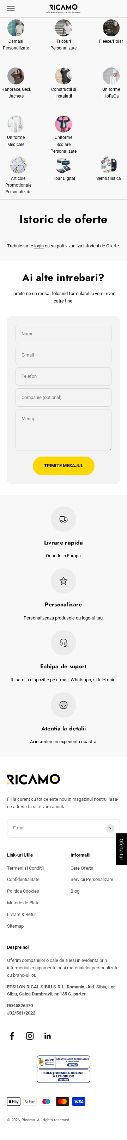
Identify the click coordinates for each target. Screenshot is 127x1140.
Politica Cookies (23, 891)
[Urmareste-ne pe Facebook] (12, 1036)
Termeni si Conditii (25, 868)
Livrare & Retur (21, 914)
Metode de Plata (23, 902)
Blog (75, 891)
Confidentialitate (23, 879)
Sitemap (15, 926)
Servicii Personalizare (92, 879)
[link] (16, 35)
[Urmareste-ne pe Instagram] (30, 1036)
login (39, 245)
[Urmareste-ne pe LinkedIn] (48, 1036)
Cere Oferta (82, 868)
